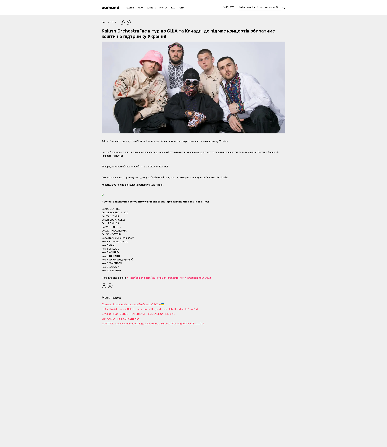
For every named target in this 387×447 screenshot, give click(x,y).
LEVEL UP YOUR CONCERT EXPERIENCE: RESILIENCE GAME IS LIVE (138, 314)
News (141, 7)
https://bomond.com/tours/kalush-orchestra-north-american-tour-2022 (169, 277)
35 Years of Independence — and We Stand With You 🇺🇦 (133, 304)
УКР (225, 7)
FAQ (173, 7)
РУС (232, 7)
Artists (151, 7)
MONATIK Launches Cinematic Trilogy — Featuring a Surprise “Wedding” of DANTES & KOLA (153, 323)
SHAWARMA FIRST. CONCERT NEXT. (121, 318)
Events (130, 7)
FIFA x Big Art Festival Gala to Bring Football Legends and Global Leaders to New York (150, 309)
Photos (163, 7)
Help (181, 7)
